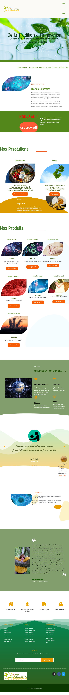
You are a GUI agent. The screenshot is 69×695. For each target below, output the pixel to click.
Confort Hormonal (59, 276)
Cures (54, 160)
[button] (63, 3)
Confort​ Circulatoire (13, 276)
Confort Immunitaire (32, 239)
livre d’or (62, 475)
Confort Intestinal (53, 239)
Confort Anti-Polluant (14, 313)
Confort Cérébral (11, 239)
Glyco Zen (21, 203)
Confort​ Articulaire (38, 276)
